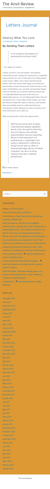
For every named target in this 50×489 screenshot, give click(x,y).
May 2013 (6, 358)
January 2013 (8, 369)
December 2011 (9, 391)
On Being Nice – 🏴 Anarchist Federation (18, 282)
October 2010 (8, 435)
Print (16, 41)
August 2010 (7, 443)
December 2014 (9, 343)
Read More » (7, 173)
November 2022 (9, 298)
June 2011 (6, 406)
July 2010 (6, 446)
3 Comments (8, 41)
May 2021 (6, 321)
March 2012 (7, 383)
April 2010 (6, 457)
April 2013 (6, 361)
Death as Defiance (24, 212)
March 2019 (7, 324)
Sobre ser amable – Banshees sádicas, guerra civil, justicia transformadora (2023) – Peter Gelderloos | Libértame (22, 274)
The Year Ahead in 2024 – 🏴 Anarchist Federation (22, 254)
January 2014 (8, 347)
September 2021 (9, 310)
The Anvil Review (18, 4)
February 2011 (8, 420)
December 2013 (9, 350)
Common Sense (17, 209)
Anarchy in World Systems (35, 243)
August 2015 (7, 335)
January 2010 (8, 469)
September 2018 (9, 332)
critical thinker (8, 212)
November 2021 (9, 306)
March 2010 (7, 461)
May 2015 (6, 339)
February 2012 (8, 387)
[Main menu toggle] (45, 5)
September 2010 (9, 439)
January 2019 (8, 328)
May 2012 (6, 380)
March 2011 (7, 417)
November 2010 (9, 432)
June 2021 (7, 317)
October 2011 (8, 398)
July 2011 (6, 402)
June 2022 (7, 302)
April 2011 (6, 413)
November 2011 (9, 395)
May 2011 (6, 409)
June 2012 (7, 376)
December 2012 (9, 372)
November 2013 (9, 354)
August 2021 (7, 313)
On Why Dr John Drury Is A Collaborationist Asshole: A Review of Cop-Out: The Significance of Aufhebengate (24, 233)
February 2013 (8, 365)
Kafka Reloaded (19, 278)
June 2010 (7, 450)
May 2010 (6, 454)
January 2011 (8, 424)
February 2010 (8, 465)
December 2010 (9, 428)
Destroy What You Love (18, 38)
